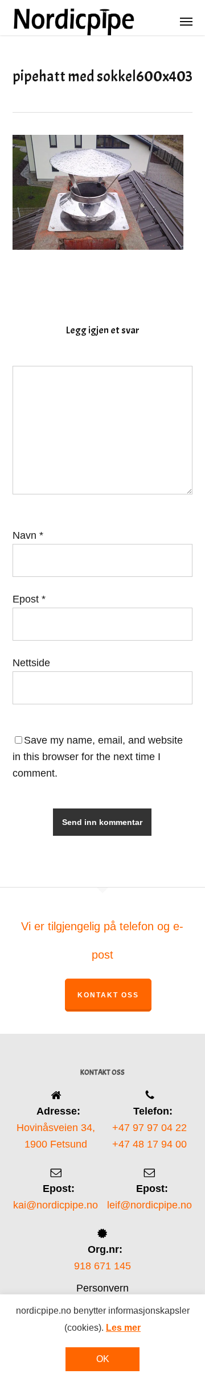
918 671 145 (102, 1266)
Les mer (123, 1327)
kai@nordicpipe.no (55, 1205)
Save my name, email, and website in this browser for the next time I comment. (98, 757)
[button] (186, 21)
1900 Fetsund (55, 1144)
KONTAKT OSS (108, 995)
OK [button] (102, 1359)
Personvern (102, 1288)
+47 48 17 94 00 (149, 1144)
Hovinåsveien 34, (56, 1127)
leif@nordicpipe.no (149, 1205)
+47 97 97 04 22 (149, 1127)
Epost (29, 599)
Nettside (31, 663)
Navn (28, 535)
